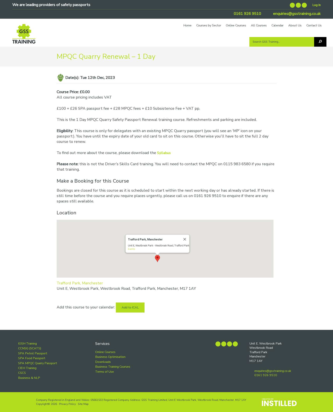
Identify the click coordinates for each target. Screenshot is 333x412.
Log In (316, 5)
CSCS (22, 373)
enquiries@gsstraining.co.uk (296, 13)
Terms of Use (104, 372)
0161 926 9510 (247, 13)
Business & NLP (29, 378)
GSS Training (23, 35)
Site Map (83, 404)
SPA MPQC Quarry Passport (37, 363)
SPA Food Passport (31, 358)
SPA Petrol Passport (32, 353)
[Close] (184, 239)
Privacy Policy (67, 404)
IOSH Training (27, 343)
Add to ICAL (130, 307)
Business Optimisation (110, 357)
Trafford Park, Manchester (80, 283)
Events (131, 249)
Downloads (103, 362)
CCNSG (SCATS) (29, 348)
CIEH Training (27, 368)
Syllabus (164, 153)
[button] (157, 258)
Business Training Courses (112, 367)
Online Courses (105, 352)
